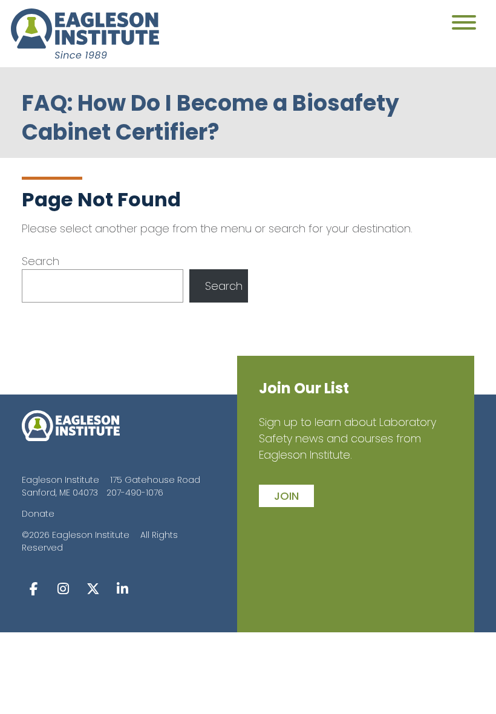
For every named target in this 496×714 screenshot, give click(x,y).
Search (40, 261)
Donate (38, 514)
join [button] (286, 495)
